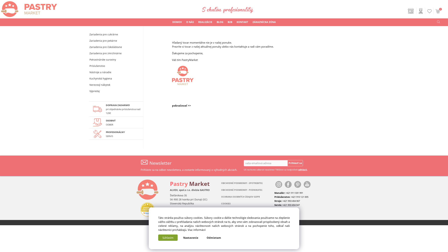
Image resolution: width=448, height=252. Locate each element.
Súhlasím (167, 237)
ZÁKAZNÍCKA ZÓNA (264, 22)
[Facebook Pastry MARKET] (288, 184)
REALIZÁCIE (205, 22)
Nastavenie (190, 237)
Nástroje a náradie (100, 72)
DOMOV (177, 22)
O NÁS (190, 22)
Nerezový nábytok (99, 84)
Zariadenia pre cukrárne (103, 34)
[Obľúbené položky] (429, 11)
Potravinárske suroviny (102, 59)
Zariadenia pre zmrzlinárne (105, 53)
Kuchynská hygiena (100, 78)
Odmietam (214, 237)
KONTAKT (242, 22)
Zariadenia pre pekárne (103, 40)
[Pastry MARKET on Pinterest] (298, 184)
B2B (230, 22)
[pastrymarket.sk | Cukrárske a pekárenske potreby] (28, 8)
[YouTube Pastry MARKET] (307, 184)
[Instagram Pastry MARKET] (279, 184)
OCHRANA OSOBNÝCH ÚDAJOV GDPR (240, 196)
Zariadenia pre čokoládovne (105, 47)
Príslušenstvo (97, 66)
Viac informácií (197, 230)
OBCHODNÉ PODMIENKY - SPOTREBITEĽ (242, 183)
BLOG (220, 22)
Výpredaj (94, 91)
